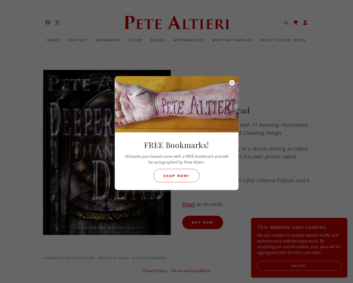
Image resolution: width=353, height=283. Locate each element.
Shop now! (176, 175)
